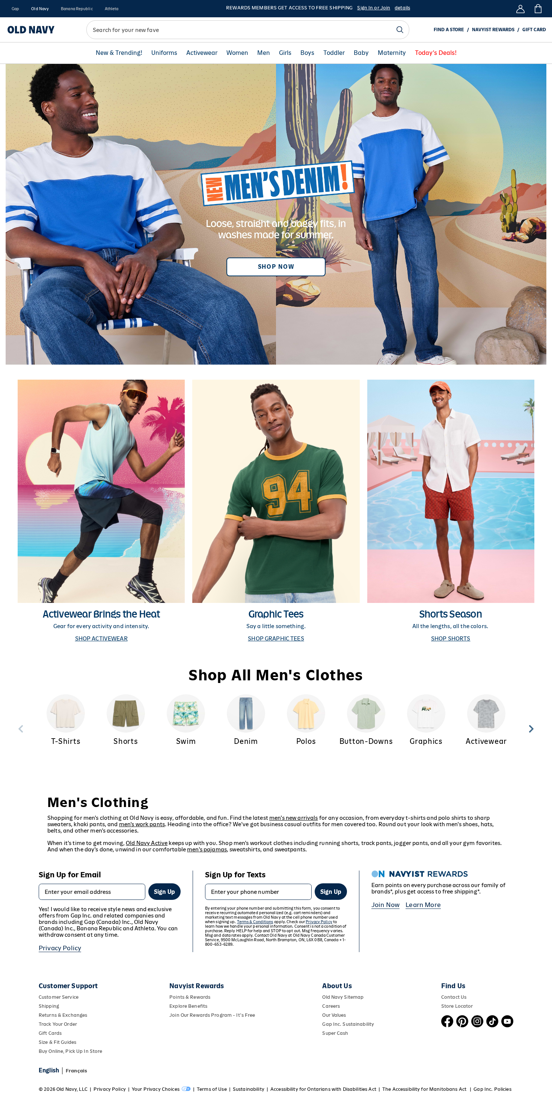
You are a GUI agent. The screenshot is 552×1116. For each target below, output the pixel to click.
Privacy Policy (60, 948)
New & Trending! (119, 53)
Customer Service (58, 997)
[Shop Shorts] (450, 511)
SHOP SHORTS (451, 638)
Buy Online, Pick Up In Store (70, 1051)
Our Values (334, 1015)
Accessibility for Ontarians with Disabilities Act (323, 1089)
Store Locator (457, 1006)
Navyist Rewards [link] (493, 29)
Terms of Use (212, 1089)
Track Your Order (58, 1024)
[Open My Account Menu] (520, 8)
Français (76, 1071)
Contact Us (453, 997)
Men (263, 53)
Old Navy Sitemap (342, 997)
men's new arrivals (293, 818)
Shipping (49, 1006)
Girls (285, 53)
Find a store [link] (449, 29)
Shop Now (276, 266)
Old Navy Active (146, 843)
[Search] (400, 30)
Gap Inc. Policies (492, 1089)
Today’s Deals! (436, 53)
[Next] (531, 729)
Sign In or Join (373, 8)
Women (237, 53)
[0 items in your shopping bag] (537, 8)
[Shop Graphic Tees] (275, 511)
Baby (361, 53)
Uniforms (164, 53)
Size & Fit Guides (57, 1042)
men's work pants (142, 824)
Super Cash (335, 1033)
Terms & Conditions (255, 921)
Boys (307, 53)
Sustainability (248, 1089)
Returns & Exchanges (63, 1015)
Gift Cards (50, 1033)
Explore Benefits (188, 1006)
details (402, 8)
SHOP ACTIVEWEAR (101, 638)
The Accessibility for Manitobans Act (425, 1089)
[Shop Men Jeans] (276, 214)
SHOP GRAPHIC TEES (276, 638)
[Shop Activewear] (101, 511)
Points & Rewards (189, 997)
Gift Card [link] (534, 29)
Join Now (385, 905)
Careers (331, 1006)
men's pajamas (207, 849)
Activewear (201, 53)
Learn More (423, 905)
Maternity (392, 53)
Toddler (334, 53)
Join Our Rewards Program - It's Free (212, 1015)
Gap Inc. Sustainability (348, 1024)
